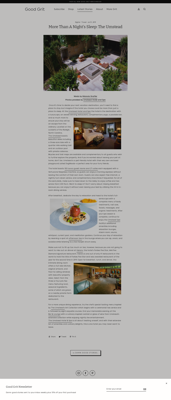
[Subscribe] (144, 389)
